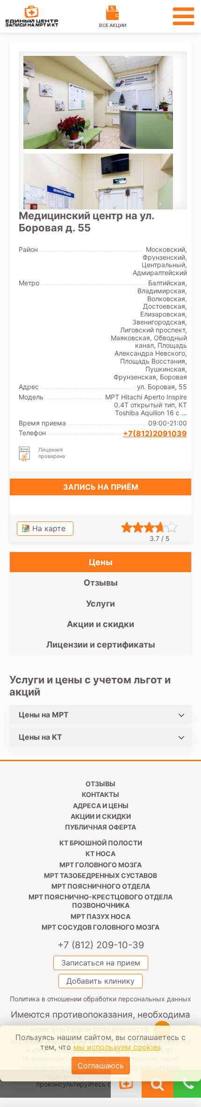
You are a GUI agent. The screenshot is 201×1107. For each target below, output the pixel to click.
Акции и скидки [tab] (100, 624)
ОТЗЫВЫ (100, 784)
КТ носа (100, 853)
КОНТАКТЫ (100, 794)
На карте (48, 528)
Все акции (112, 25)
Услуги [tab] (100, 603)
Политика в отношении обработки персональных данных (100, 998)
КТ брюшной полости (100, 843)
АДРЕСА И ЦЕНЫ (101, 806)
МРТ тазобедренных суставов (100, 875)
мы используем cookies (117, 1047)
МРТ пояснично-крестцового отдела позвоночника (100, 901)
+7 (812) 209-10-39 (100, 945)
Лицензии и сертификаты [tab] (100, 644)
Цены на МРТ (44, 714)
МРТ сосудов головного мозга (100, 927)
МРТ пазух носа (100, 916)
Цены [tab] (101, 562)
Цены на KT (40, 737)
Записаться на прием (100, 962)
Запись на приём (100, 487)
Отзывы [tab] (101, 582)
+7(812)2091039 (155, 433)
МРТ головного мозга (100, 865)
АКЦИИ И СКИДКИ (101, 816)
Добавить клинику (100, 981)
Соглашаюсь (101, 1065)
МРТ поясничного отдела (100, 886)
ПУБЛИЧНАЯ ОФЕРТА (100, 827)
